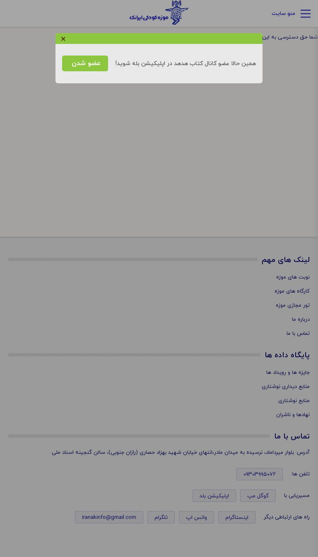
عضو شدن (85, 63)
